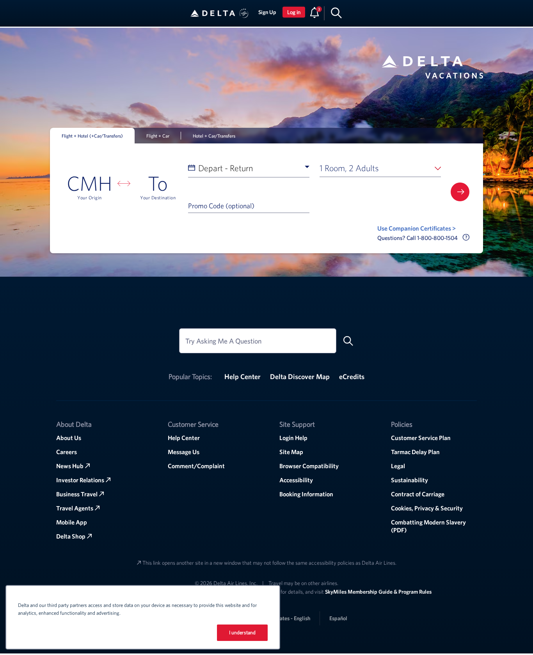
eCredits (351, 376)
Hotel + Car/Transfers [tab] (214, 135)
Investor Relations (80, 479)
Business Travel (77, 494)
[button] (244, 13)
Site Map (291, 451)
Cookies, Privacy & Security (427, 508)
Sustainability (409, 479)
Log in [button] (293, 12)
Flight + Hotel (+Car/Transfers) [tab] (92, 135)
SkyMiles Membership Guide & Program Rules (378, 592)
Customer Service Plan (421, 437)
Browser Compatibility (309, 465)
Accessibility (296, 479)
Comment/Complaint (196, 465)
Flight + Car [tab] (157, 135)
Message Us (183, 451)
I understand (242, 632)
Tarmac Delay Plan (415, 451)
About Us (68, 437)
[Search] (336, 12)
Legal (398, 465)
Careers (66, 451)
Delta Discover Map (300, 376)
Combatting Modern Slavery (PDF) (428, 526)
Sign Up (267, 12)
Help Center (242, 376)
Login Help (293, 437)
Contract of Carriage (417, 494)
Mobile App (71, 522)
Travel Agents (74, 508)
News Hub (70, 465)
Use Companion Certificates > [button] (416, 228)
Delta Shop (70, 536)
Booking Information (306, 494)
